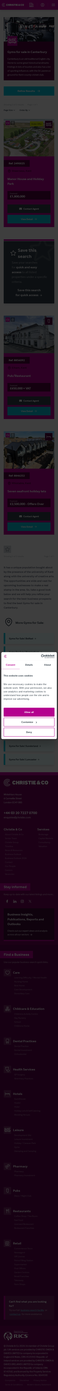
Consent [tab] (10, 665)
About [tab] (47, 665)
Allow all (29, 712)
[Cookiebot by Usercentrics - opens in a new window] (41, 656)
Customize (27, 722)
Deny (29, 732)
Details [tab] (29, 665)
